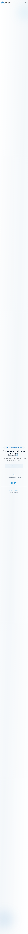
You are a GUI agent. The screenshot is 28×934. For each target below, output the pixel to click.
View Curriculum (14, 466)
